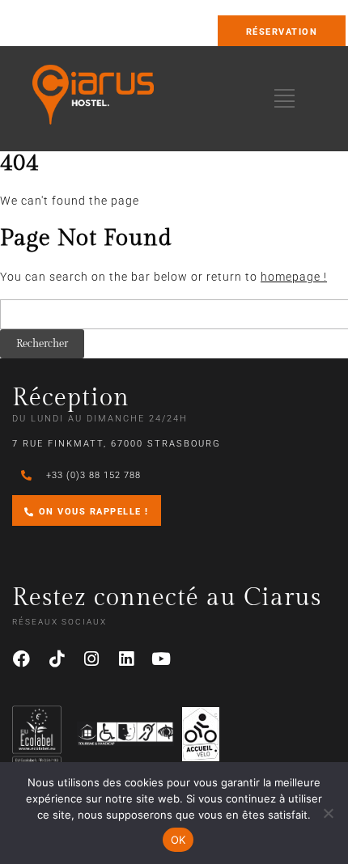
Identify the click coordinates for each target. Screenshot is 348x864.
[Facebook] (22, 659)
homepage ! (294, 276)
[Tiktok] (57, 659)
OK (178, 839)
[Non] (328, 813)
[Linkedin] (126, 659)
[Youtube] (161, 659)
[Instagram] (91, 659)
